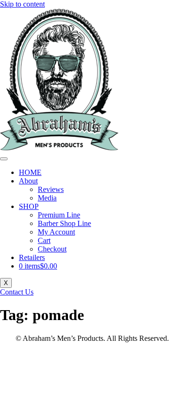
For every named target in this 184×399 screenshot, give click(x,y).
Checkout (52, 249)
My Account (56, 232)
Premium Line (59, 215)
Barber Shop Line (64, 223)
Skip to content (22, 4)
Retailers (32, 257)
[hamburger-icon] (4, 158)
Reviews (51, 189)
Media (47, 198)
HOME (30, 172)
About (28, 181)
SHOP (29, 206)
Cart (44, 240)
